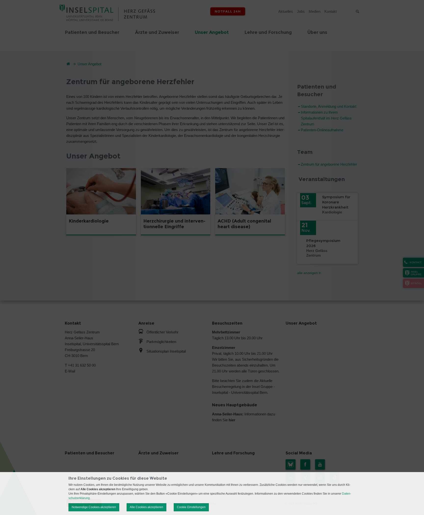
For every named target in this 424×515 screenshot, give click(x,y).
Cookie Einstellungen (191, 507)
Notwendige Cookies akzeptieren (94, 507)
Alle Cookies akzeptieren (146, 507)
